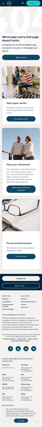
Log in (33, 4)
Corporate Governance (28, 301)
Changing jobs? (7, 361)
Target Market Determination (20, 341)
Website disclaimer (9, 339)
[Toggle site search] (23, 3)
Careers (23, 304)
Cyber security (32, 339)
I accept (21, 421)
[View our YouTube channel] (18, 348)
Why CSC (24, 299)
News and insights (8, 309)
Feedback (5, 299)
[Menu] (3, 4)
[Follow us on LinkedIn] (26, 348)
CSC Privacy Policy (13, 414)
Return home (21, 57)
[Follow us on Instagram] (33, 348)
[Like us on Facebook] (10, 348)
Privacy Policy (21, 339)
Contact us (24, 307)
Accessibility (6, 301)
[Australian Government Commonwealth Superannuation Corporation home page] (9, 3)
